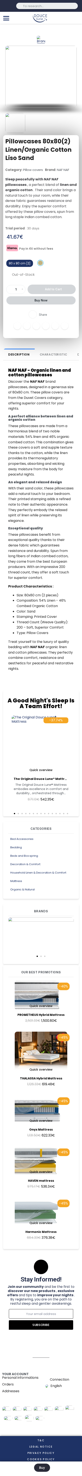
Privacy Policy (41, 1453)
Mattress (16, 881)
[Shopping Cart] (76, 17)
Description (19, 354)
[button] (37, 956)
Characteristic (53, 354)
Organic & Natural (22, 889)
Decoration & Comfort (25, 864)
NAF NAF (63, 170)
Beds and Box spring (24, 856)
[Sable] (40, 263)
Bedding (16, 847)
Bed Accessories (21, 839)
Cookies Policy (41, 1459)
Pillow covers (33, 170)
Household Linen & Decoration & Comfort (38, 873)
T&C (41, 1440)
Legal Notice (41, 1446)
